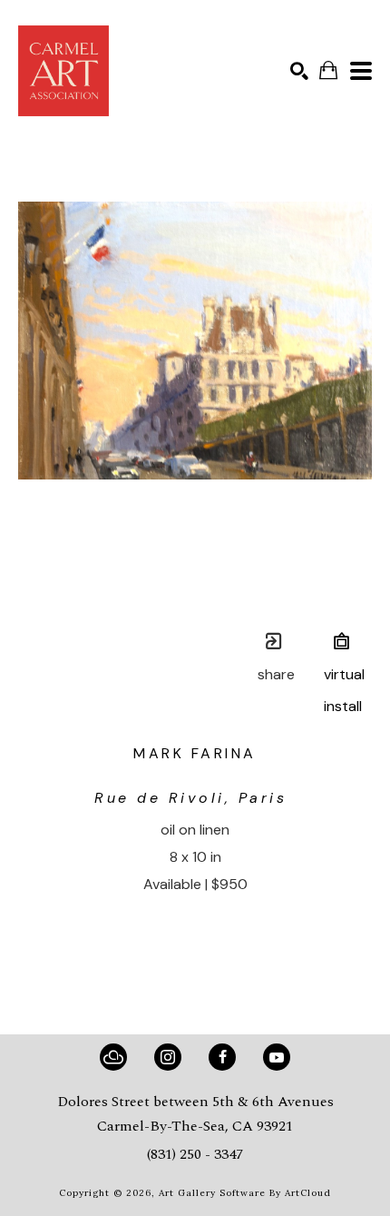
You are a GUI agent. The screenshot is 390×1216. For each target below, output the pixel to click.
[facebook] (222, 1057)
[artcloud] (113, 1057)
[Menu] (361, 71)
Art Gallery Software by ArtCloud (245, 1193)
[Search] (299, 71)
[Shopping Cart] (328, 70)
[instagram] (167, 1057)
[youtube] (276, 1057)
